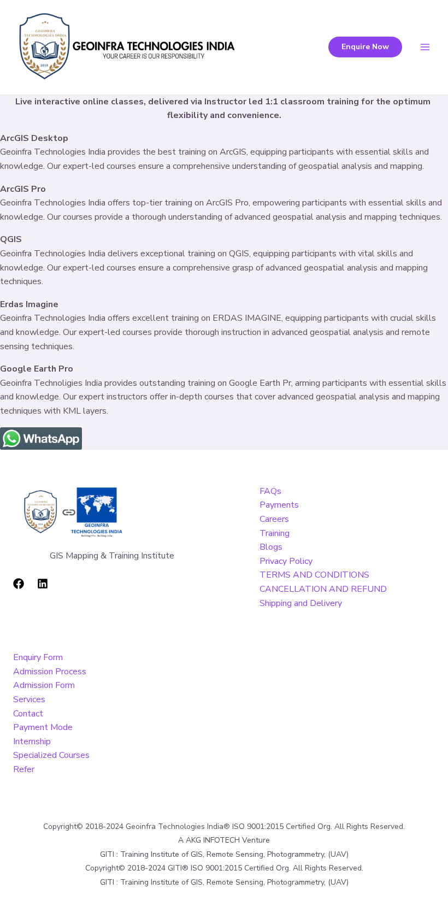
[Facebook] (18, 583)
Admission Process (49, 672)
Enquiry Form (38, 657)
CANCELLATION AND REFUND (323, 589)
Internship (32, 742)
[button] (365, 47)
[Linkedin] (42, 583)
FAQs (270, 491)
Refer (23, 769)
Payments (279, 505)
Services (29, 699)
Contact (28, 714)
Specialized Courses (51, 755)
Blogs (271, 547)
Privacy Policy (286, 561)
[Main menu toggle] (425, 47)
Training (275, 533)
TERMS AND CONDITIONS (314, 575)
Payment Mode (43, 727)
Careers (274, 519)
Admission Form (44, 685)
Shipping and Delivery (301, 603)
